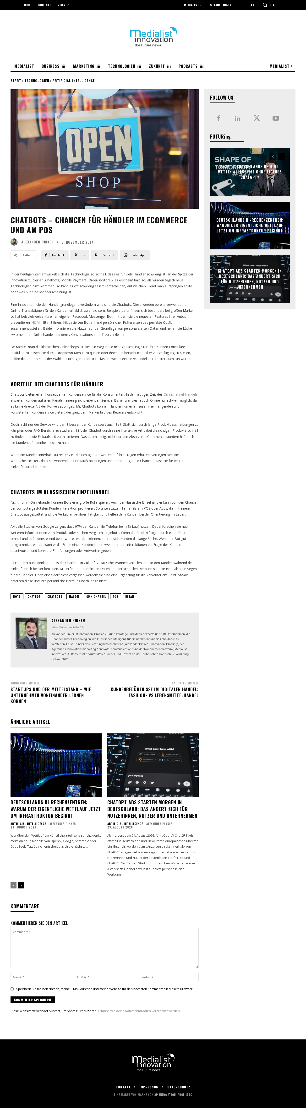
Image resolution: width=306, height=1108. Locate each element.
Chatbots (54, 596)
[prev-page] (13, 885)
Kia (47, 316)
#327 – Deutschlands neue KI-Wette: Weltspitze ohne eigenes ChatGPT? (250, 172)
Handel (74, 596)
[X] (256, 118)
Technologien (37, 80)
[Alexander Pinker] (15, 242)
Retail (130, 596)
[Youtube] (276, 118)
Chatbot (34, 596)
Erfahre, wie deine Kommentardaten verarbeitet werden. (139, 1011)
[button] (271, 4)
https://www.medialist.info (68, 627)
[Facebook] (218, 118)
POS (116, 596)
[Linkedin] (237, 118)
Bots (17, 596)
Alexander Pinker (37, 242)
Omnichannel (96, 596)
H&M (36, 322)
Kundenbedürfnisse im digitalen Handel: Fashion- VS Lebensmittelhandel (155, 692)
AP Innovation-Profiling (173, 1094)
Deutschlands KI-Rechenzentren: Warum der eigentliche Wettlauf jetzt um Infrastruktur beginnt (56, 809)
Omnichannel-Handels (180, 394)
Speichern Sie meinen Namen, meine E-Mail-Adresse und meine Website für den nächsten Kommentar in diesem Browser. (104, 989)
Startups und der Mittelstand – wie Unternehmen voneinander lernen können (51, 695)
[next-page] (21, 885)
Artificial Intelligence (74, 80)
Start (16, 80)
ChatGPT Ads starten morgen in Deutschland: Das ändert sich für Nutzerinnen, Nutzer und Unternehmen (152, 809)
